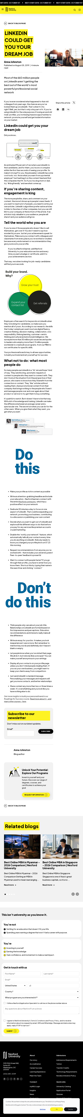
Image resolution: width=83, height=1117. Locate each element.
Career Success (36, 1068)
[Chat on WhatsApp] (79, 9)
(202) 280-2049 (9, 1074)
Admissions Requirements (66, 1060)
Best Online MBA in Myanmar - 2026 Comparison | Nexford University (22, 865)
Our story (33, 1060)
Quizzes (59, 1094)
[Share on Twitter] (74, 104)
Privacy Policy (60, 1101)
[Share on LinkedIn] (63, 111)
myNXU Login (35, 1086)
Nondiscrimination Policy (66, 1076)
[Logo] (11, 10)
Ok (57, 1109)
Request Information (34, 795)
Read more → (10, 885)
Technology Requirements (66, 1072)
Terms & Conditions (38, 1021)
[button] (3, 9)
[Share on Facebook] (58, 111)
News (32, 1094)
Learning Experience (37, 1072)
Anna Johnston (12, 61)
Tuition (59, 1064)
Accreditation (35, 1064)
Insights (33, 1090)
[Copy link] (68, 109)
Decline (70, 1109)
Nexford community (27, 501)
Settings (43, 1109)
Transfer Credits (62, 1068)
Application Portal (63, 1090)
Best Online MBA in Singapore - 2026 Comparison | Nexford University (60, 865)
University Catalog (63, 1086)
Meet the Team (35, 1076)
